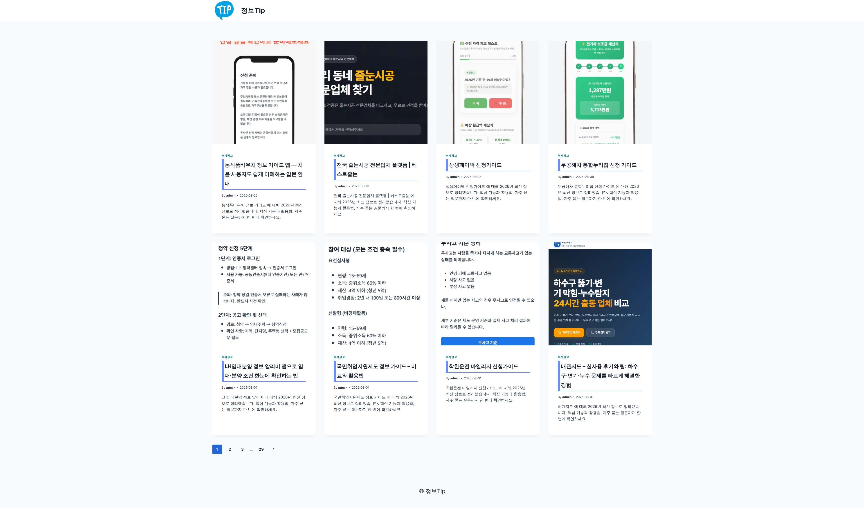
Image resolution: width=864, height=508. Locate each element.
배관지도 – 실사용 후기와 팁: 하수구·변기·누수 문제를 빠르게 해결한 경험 (600, 375)
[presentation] (263, 92)
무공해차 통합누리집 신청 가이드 (599, 165)
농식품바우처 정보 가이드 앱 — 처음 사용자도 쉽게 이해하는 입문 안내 (264, 174)
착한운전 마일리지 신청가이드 (483, 366)
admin (230, 195)
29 (261, 449)
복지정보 (227, 155)
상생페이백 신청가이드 (475, 165)
